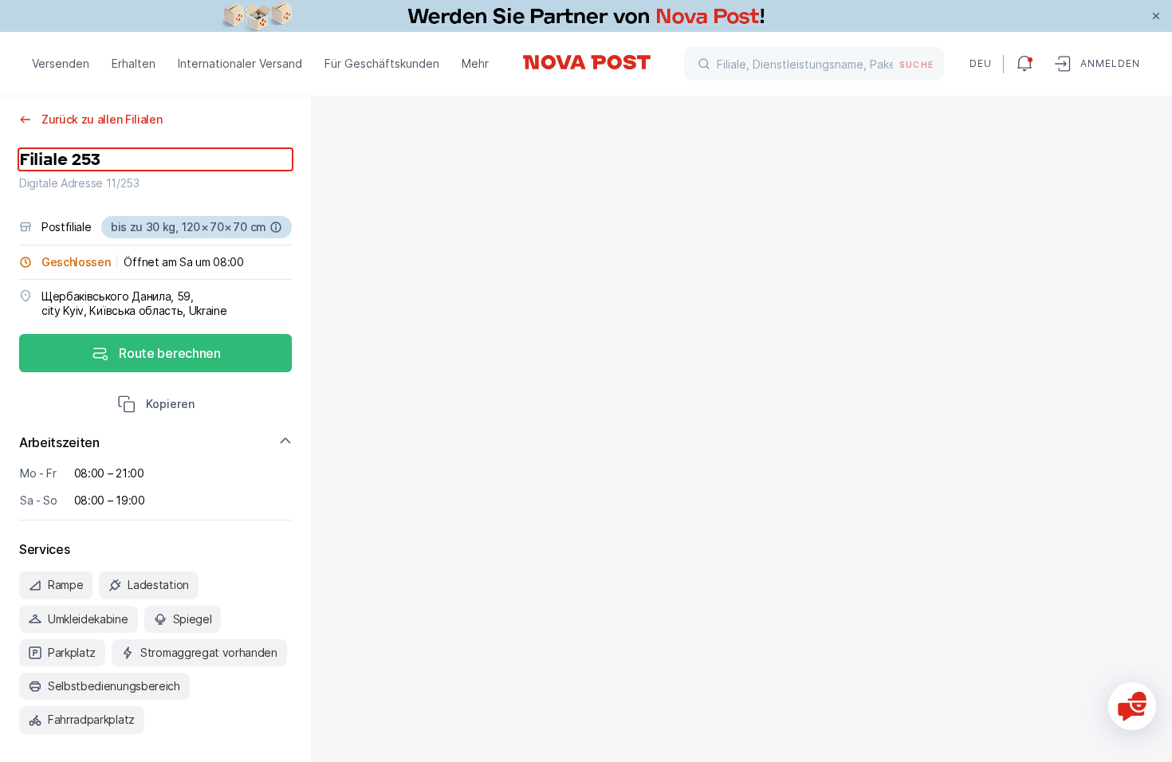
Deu (979, 63)
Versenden (60, 63)
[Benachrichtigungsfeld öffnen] (1024, 64)
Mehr (475, 63)
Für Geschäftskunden (381, 63)
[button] (156, 406)
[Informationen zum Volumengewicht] (275, 227)
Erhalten (133, 63)
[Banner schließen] (1156, 16)
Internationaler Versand (240, 63)
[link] (586, 16)
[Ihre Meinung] (1132, 706)
